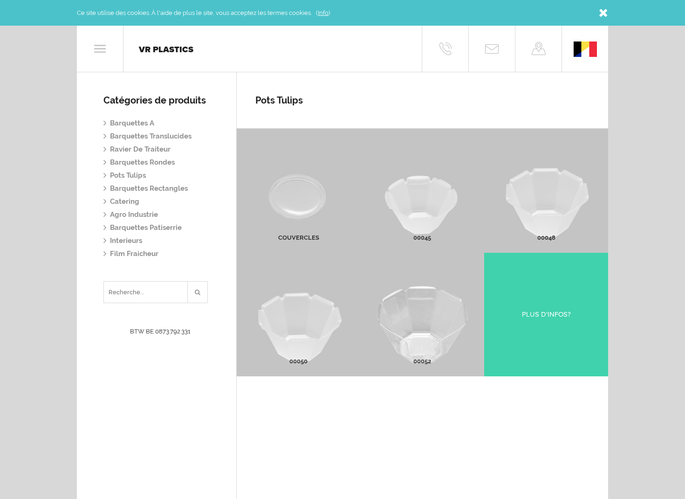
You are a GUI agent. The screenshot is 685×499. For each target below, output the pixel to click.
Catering (124, 201)
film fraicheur (134, 254)
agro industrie (134, 214)
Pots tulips (128, 175)
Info (323, 12)
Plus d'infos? (546, 314)
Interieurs (126, 240)
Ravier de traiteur (140, 149)
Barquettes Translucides (151, 136)
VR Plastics (166, 49)
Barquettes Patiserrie (146, 227)
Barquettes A (132, 123)
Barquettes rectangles (149, 188)
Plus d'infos (298, 209)
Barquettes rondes (142, 162)
